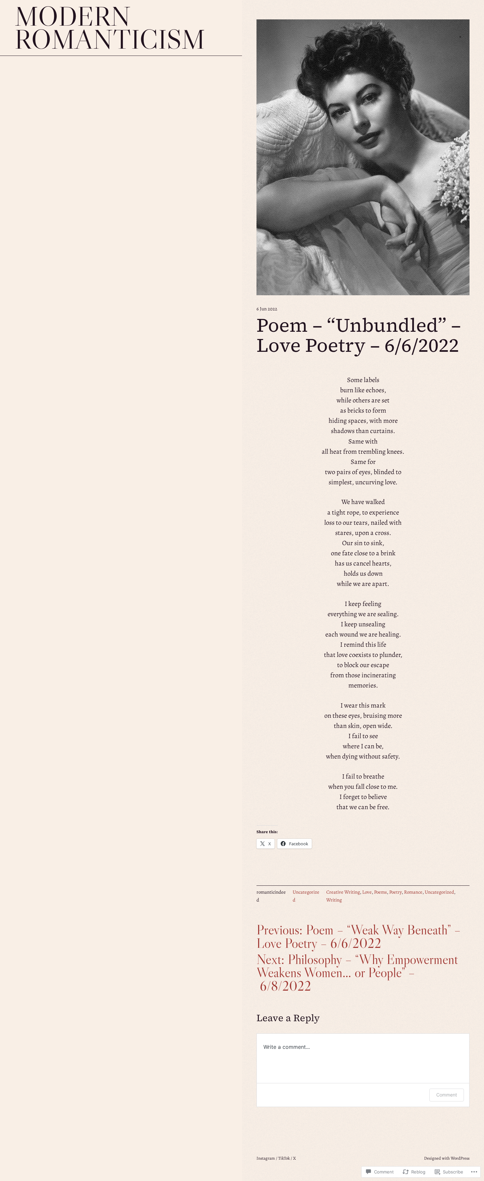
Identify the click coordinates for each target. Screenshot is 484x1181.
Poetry (395, 892)
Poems (380, 892)
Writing (334, 900)
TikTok (284, 1158)
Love (367, 892)
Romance (413, 892)
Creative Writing (343, 892)
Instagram (265, 1158)
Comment (446, 1094)
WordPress (460, 1158)
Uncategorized (439, 892)
